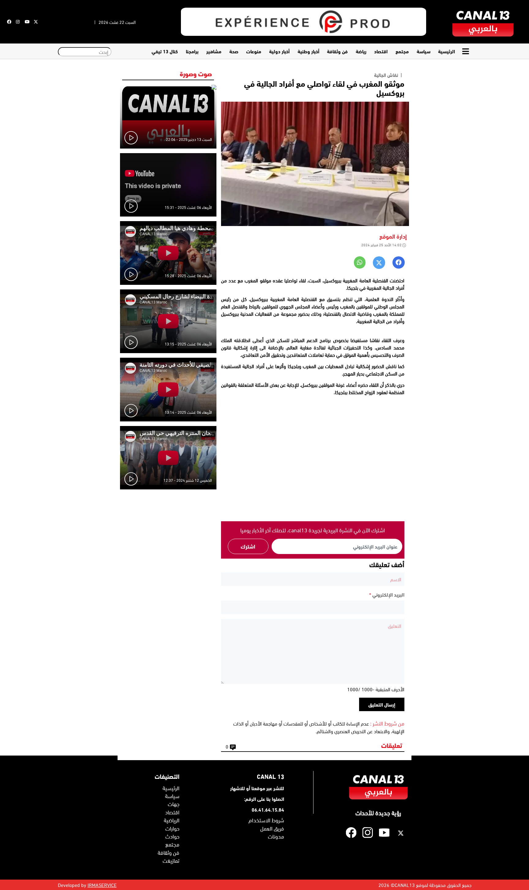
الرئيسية (446, 51)
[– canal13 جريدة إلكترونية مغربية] (483, 21)
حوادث (172, 836)
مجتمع (402, 51)
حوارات (172, 828)
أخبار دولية (279, 51)
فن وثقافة (337, 51)
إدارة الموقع (393, 236)
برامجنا (192, 51)
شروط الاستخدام (266, 820)
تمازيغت (171, 860)
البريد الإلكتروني (386, 594)
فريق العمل (272, 828)
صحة (233, 51)
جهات (173, 803)
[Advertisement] (313, 461)
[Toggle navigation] (466, 51)
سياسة (423, 51)
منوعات (253, 51)
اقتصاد (381, 51)
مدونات (276, 836)
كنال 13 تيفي (165, 51)
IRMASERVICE (102, 884)
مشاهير (213, 51)
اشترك (248, 546)
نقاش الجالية (386, 74)
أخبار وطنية (308, 51)
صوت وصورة (196, 73)
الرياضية (171, 820)
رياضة (361, 51)
